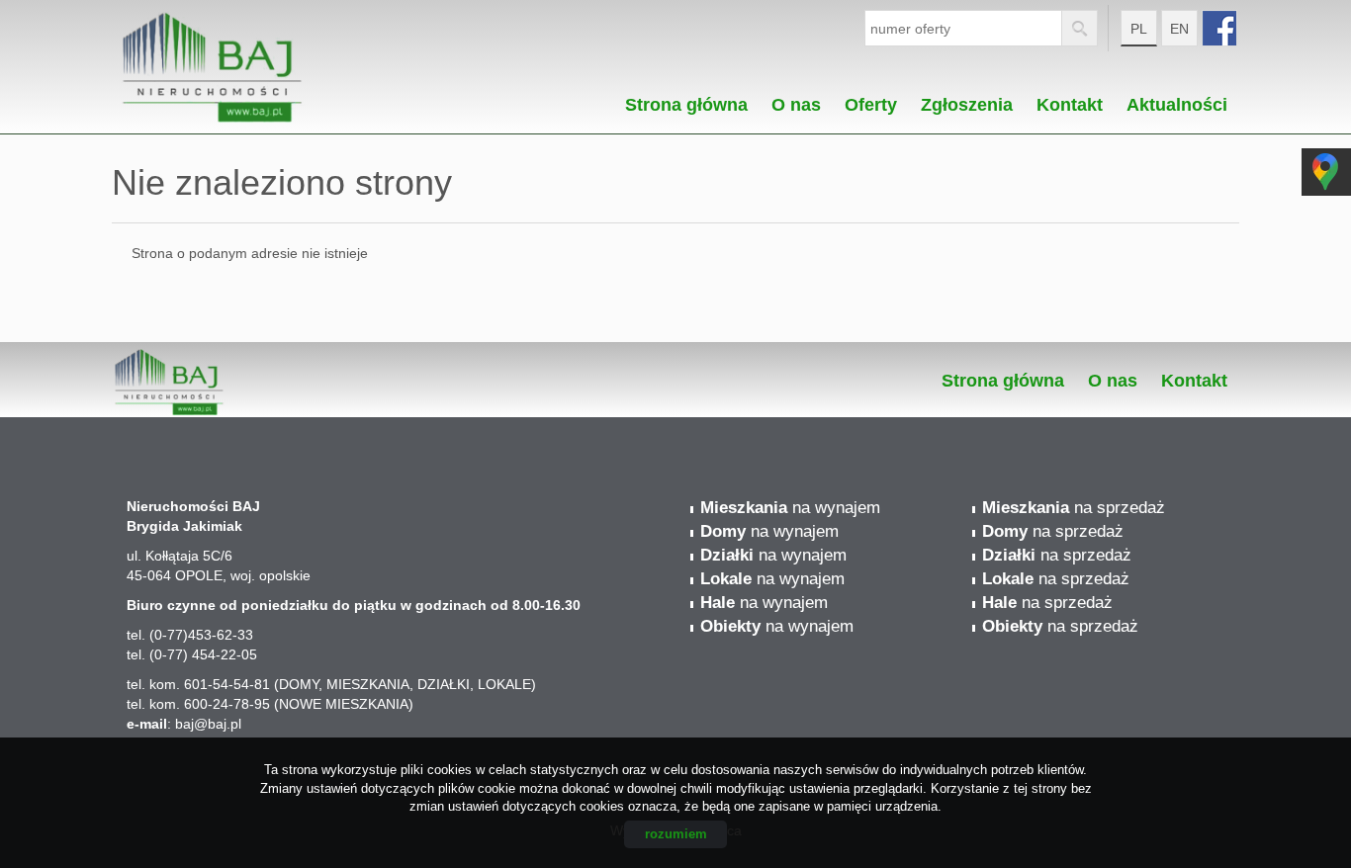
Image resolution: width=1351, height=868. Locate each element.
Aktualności (1176, 99)
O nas (796, 99)
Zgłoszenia (967, 99)
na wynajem (790, 507)
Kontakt (1069, 99)
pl (1138, 29)
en (1179, 29)
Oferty (871, 99)
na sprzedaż (1073, 507)
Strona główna (686, 99)
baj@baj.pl (208, 724)
